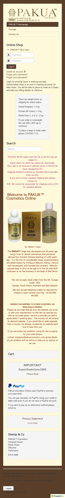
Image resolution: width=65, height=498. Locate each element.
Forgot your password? (16, 77)
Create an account (15, 71)
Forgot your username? (17, 74)
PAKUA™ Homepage (18, 24)
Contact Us (14, 34)
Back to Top (56, 491)
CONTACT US (31, 133)
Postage (12, 29)
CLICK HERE (32, 423)
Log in (11, 66)
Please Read (32, 374)
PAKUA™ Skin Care (19, 49)
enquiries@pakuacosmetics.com (30, 337)
